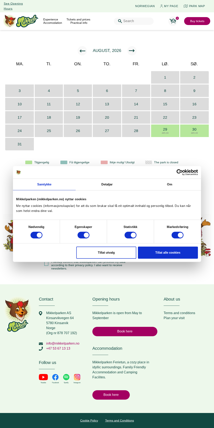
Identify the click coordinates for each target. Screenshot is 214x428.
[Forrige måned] (82, 50)
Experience (50, 19)
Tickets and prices (78, 19)
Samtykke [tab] (44, 184)
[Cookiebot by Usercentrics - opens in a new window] (179, 172)
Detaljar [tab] (107, 184)
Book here (124, 331)
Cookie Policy (89, 420)
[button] (165, 130)
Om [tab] (169, 184)
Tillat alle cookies (167, 252)
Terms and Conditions (119, 420)
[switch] (83, 235)
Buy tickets (197, 21)
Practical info (78, 22)
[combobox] (134, 21)
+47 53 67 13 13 (58, 348)
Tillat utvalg (106, 252)
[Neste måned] (132, 50)
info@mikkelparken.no (62, 343)
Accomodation (52, 22)
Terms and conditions (179, 313)
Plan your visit (174, 318)
